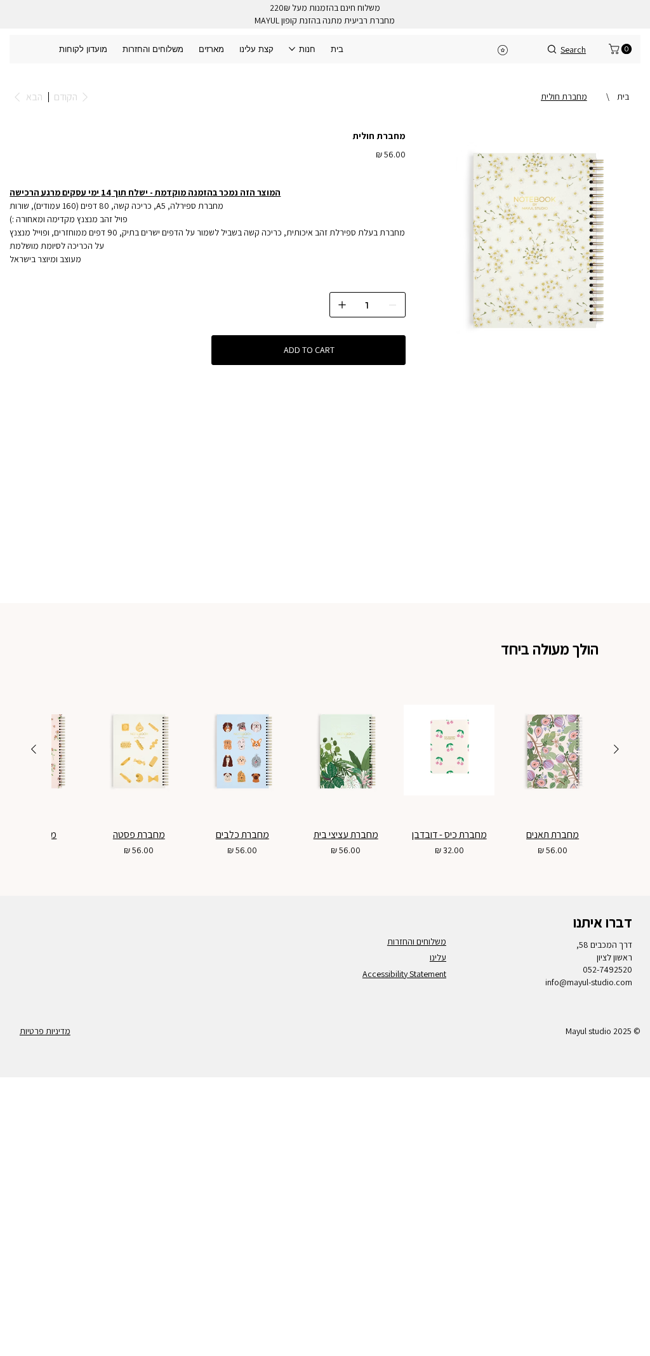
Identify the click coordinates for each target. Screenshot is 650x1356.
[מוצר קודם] (616, 749)
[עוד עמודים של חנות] (292, 49)
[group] (325, 770)
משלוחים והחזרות (416, 941)
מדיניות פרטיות (45, 1031)
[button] (621, 49)
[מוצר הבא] (33, 749)
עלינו (438, 957)
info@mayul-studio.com (588, 982)
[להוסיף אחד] (342, 304)
